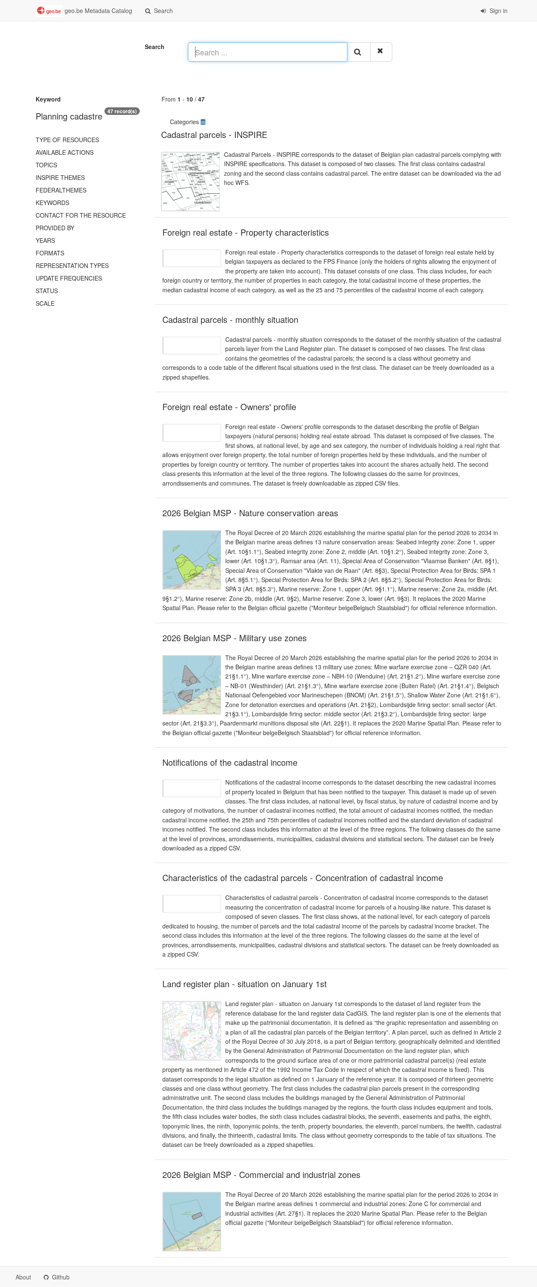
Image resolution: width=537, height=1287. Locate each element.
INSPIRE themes (60, 177)
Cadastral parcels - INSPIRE (214, 134)
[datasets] (204, 121)
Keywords (52, 202)
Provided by (55, 228)
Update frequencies (69, 278)
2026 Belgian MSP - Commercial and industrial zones (261, 1174)
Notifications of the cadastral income (229, 762)
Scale (45, 303)
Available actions (65, 152)
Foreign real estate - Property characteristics (245, 232)
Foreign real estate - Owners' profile (229, 406)
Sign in (498, 10)
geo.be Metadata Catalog (97, 10)
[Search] (358, 52)
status (47, 290)
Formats (50, 253)
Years (45, 240)
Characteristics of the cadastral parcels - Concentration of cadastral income (302, 877)
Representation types (72, 265)
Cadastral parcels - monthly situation (230, 319)
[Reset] (381, 52)
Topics (46, 165)
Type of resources (67, 139)
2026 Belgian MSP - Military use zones (234, 638)
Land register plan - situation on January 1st (244, 984)
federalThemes (61, 190)
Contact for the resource (81, 215)
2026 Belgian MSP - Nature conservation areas (250, 513)
